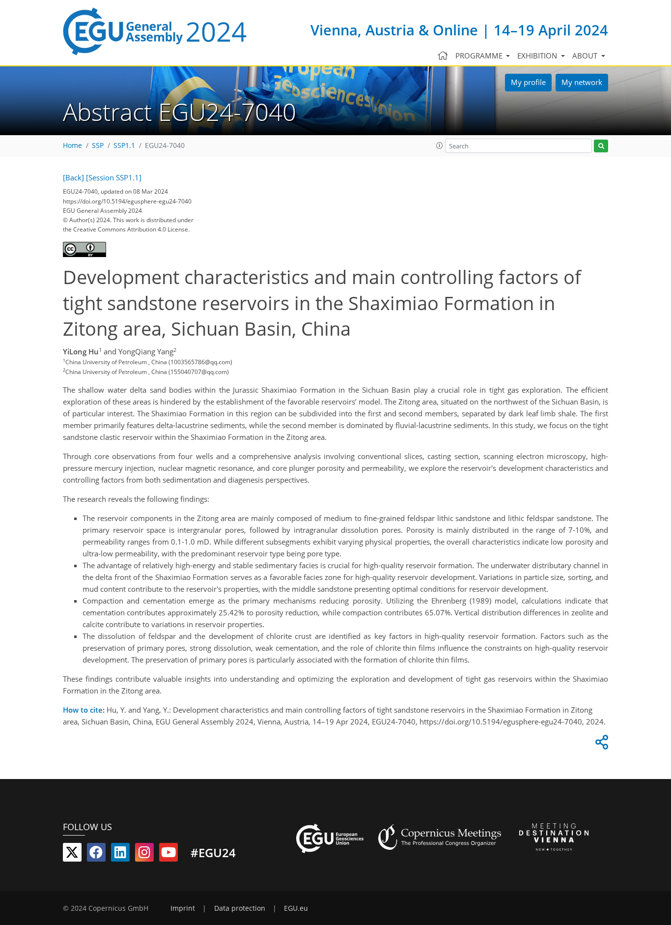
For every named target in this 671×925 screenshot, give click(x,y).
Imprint (182, 908)
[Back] (73, 177)
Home (72, 145)
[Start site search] (601, 146)
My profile (528, 82)
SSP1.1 (124, 145)
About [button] (585, 55)
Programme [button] (479, 55)
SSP (98, 145)
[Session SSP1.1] (113, 177)
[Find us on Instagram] (144, 854)
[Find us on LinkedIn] (120, 854)
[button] (439, 145)
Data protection (239, 908)
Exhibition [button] (538, 55)
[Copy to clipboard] (600, 745)
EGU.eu (296, 908)
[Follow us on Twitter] (72, 854)
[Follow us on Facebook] (96, 854)
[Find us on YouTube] (168, 854)
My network (581, 82)
